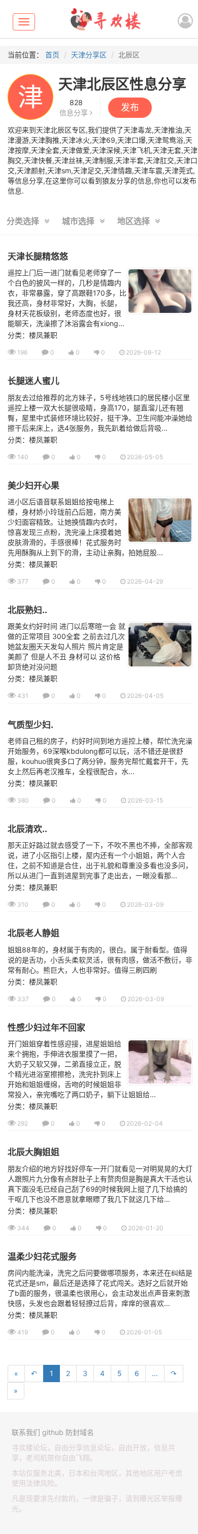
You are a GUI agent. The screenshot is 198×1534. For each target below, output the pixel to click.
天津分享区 (89, 54)
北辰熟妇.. (27, 610)
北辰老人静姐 (33, 933)
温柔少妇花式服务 (42, 1257)
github (52, 1432)
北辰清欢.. (27, 829)
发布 (130, 107)
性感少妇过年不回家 (46, 1027)
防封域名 (79, 1432)
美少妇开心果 (33, 486)
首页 (52, 54)
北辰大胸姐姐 (33, 1152)
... (155, 1373)
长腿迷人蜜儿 (33, 381)
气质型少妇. (30, 725)
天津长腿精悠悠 (38, 256)
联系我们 (26, 1432)
